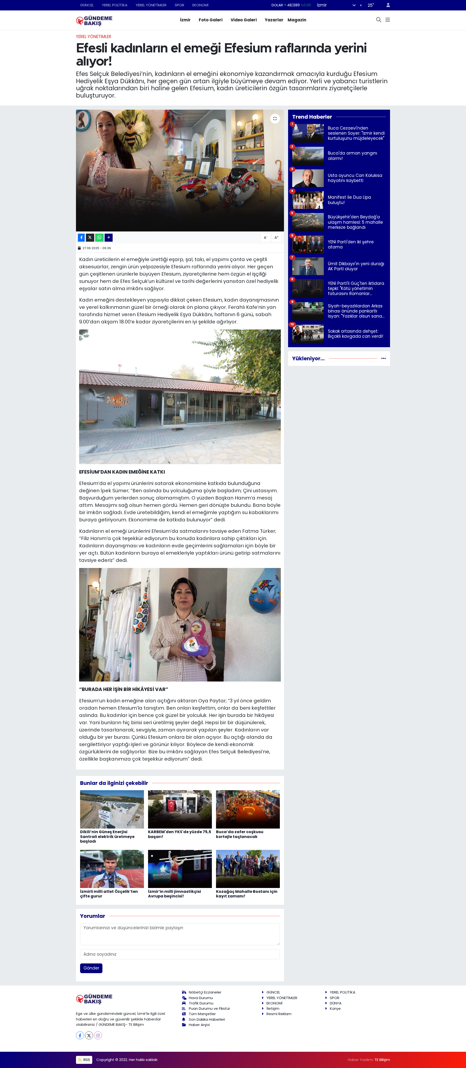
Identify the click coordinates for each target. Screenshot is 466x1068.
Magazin (297, 20)
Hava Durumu (201, 997)
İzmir (185, 20)
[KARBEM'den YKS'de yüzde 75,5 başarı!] (180, 809)
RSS (86, 1059)
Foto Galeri (211, 20)
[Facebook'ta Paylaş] (81, 238)
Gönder (91, 968)
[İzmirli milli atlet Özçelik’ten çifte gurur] (112, 868)
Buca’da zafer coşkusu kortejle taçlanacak (239, 834)
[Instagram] (98, 1035)
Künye (335, 1008)
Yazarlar (274, 20)
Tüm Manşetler (202, 1013)
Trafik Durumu (201, 1003)
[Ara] (378, 20)
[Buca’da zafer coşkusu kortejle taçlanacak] (248, 809)
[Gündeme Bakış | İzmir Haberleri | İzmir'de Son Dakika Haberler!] (94, 20)
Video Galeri (244, 20)
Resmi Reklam (278, 1013)
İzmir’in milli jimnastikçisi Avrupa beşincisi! (174, 894)
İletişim (272, 1008)
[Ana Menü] (387, 20)
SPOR (179, 5)
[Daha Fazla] (109, 238)
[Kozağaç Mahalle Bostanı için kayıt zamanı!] (248, 868)
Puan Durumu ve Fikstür (209, 1008)
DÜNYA (335, 1003)
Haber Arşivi (199, 1024)
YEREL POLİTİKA (114, 5)
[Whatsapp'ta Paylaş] (99, 238)
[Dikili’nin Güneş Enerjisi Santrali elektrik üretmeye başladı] (112, 809)
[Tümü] (383, 358)
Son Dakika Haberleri (207, 1019)
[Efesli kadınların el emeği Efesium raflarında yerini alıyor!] (180, 170)
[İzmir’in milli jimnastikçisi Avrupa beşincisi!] (180, 868)
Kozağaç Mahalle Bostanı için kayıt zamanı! (246, 894)
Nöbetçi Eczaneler (205, 992)
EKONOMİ (200, 5)
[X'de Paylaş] (90, 238)
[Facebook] (80, 1035)
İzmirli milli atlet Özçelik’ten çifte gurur (109, 894)
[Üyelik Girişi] (386, 5)
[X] (89, 1035)
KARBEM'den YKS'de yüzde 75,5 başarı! (179, 834)
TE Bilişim (382, 1059)
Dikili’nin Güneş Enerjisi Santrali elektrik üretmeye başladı (107, 836)
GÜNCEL (87, 5)
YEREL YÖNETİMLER (151, 5)
